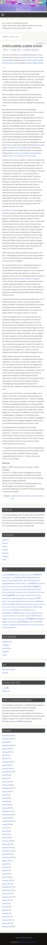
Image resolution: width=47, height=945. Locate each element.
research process (37, 496)
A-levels (4, 575)
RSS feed (5, 673)
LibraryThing (6, 648)
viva (31, 625)
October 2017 (6, 752)
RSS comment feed (8, 670)
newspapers (39, 601)
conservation (14, 586)
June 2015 (5, 775)
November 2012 (7, 851)
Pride (35, 607)
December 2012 (7, 848)
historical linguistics (20, 595)
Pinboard (5, 652)
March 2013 (6, 838)
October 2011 (6, 894)
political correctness (39, 604)
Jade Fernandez (38, 60)
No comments (40, 43)
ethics (38, 592)
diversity (15, 592)
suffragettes (31, 618)
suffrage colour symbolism (9, 619)
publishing (22, 610)
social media (21, 616)
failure (43, 592)
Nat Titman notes (8, 210)
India (33, 595)
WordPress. (32, 942)
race (31, 610)
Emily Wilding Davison (30, 592)
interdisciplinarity (7, 598)
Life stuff (5, 550)
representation (7, 613)
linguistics (4, 601)
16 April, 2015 (16, 50)
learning (29, 598)
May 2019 (5, 742)
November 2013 (7, 815)
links (9, 601)
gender (12, 595)
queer (28, 610)
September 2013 (7, 821)
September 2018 (7, 745)
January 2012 (6, 884)
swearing (16, 622)
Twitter (4, 655)
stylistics (40, 616)
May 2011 (5, 910)
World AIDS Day (39, 625)
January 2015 (6, 782)
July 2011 (5, 904)
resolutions (5, 616)
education (20, 592)
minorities (27, 601)
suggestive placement (8, 622)
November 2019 (7, 739)
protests (16, 610)
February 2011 (7, 920)
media (12, 601)
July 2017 (5, 755)
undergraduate (13, 625)
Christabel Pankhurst (20, 583)
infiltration (38, 595)
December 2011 (7, 887)
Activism (35, 50)
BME (8, 583)
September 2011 (7, 897)
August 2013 (6, 824)
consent (8, 586)
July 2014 (5, 795)
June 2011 (5, 907)
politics (4, 607)
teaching (23, 621)
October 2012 (6, 854)
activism (21, 496)
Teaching (5, 556)
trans (12, 499)
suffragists (40, 619)
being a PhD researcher (26, 577)
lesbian (33, 598)
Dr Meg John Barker (36, 63)
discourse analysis (7, 592)
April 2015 (5, 778)
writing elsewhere (11, 627)
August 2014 (6, 792)
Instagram (5, 645)
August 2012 (6, 861)
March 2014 (6, 805)
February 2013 (7, 841)
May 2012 (5, 871)
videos (28, 625)
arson (13, 577)
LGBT (38, 598)
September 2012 (7, 857)
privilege (39, 607)
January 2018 (6, 749)
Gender (4, 546)
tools (36, 622)
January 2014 (6, 808)
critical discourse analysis (17, 589)
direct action (31, 589)
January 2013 (6, 844)
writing (4, 627)
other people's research (14, 604)
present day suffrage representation (22, 607)
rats (34, 610)
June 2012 (5, 867)
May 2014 (5, 798)
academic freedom (20, 575)
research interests (26, 613)
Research (5, 553)
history (29, 595)
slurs (15, 616)
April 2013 (5, 834)
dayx (25, 589)
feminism (5, 595)
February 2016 (7, 769)
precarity (8, 607)
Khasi (24, 598)
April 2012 (5, 874)
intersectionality (17, 598)
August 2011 (6, 900)
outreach (24, 604)
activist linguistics (7, 577)
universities (22, 625)
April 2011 (5, 913)
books (12, 583)
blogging (4, 583)
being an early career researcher (23, 580)
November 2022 (7, 736)
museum (32, 601)
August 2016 (6, 765)
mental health (19, 601)
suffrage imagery (21, 619)
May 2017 (5, 759)
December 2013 (7, 811)
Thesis (4, 560)
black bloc (37, 580)
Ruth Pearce (28, 60)
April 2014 (5, 801)
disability (38, 589)
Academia (27, 50)
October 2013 (6, 818)
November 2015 (7, 772)
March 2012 (6, 877)
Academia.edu (7, 642)
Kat (7, 50)
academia (14, 496)
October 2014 (6, 785)
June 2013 (5, 828)
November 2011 (7, 890)
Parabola (22, 942)
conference (27, 496)
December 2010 (7, 927)
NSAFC (3, 604)
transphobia (5, 625)
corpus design (22, 586)
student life (34, 616)
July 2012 (5, 864)
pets (28, 604)
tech (28, 622)
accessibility (29, 575)
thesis (32, 622)
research (16, 612)
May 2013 (5, 831)
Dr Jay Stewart (10, 63)
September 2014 (7, 788)
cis (27, 583)
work (34, 625)
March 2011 (6, 917)
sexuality (11, 616)
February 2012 (7, 881)
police (31, 604)
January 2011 (6, 923)
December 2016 (7, 762)
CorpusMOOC (5, 589)
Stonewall (27, 616)
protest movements (7, 610)
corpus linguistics (33, 586)
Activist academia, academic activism (22, 46)
